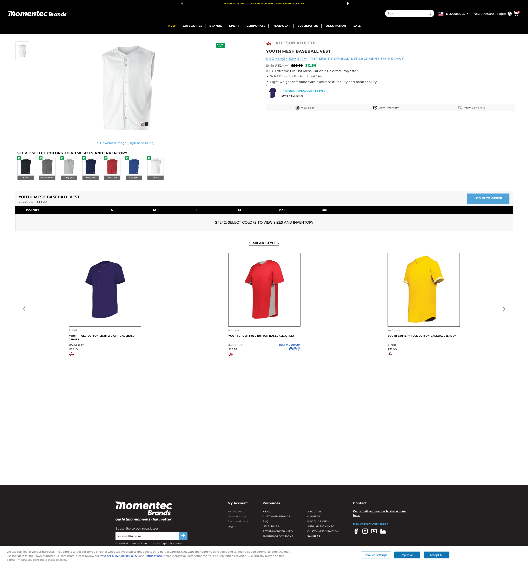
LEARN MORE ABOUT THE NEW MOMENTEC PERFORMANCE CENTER (264, 3)
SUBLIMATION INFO (320, 526)
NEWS (267, 511)
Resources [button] (456, 14)
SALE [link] (357, 26)
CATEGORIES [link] (192, 26)
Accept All (436, 554)
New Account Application (370, 523)
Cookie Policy (128, 555)
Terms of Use (153, 555)
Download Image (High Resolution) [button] (127, 143)
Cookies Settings (376, 554)
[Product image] (22, 59)
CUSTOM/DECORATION (323, 531)
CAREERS (313, 516)
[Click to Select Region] (441, 13)
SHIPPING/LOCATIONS (278, 536)
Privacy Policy (109, 555)
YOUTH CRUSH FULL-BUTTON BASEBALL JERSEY (261, 335)
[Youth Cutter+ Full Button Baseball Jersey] (424, 322)
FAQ (266, 521)
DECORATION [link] (336, 26)
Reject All (407, 554)
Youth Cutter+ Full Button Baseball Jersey (422, 335)
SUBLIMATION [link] (308, 26)
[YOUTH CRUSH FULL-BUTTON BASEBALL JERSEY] (264, 322)
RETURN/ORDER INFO (278, 531)
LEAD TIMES (271, 526)
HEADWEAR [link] (281, 26)
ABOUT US (314, 511)
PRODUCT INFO (318, 521)
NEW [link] (172, 26)
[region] (264, 555)
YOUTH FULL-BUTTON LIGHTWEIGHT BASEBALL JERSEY (101, 337)
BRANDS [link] (215, 26)
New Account (484, 14)
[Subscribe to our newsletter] (183, 536)
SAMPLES (313, 536)
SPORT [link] (234, 26)
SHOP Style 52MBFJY (286, 59)
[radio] (26, 169)
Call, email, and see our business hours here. (380, 513)
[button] (430, 13)
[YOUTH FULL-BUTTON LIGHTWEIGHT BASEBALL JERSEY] (105, 322)
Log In (232, 526)
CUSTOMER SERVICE (276, 516)
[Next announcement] (347, 3)
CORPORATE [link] (255, 26)
